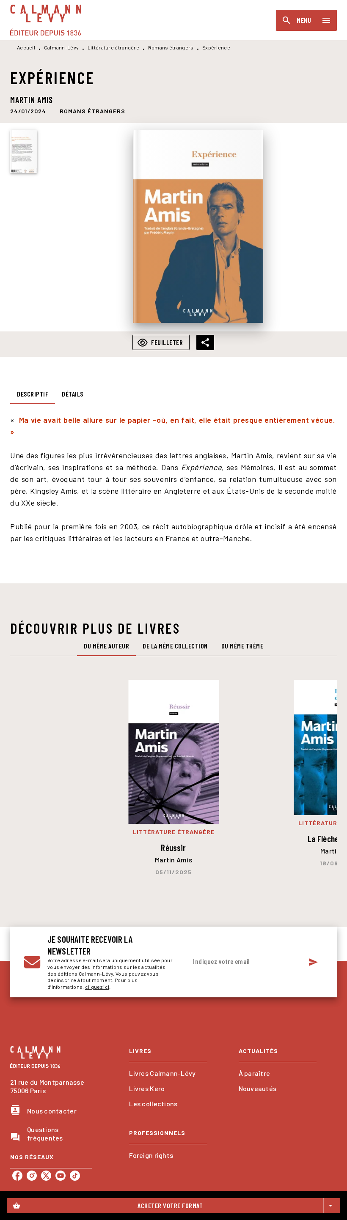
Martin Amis (31, 100)
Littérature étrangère (113, 47)
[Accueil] (45, 20)
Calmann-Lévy (61, 47)
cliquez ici (97, 987)
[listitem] (17, 1175)
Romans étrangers (171, 47)
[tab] (32, 394)
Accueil (26, 47)
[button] (92, 111)
